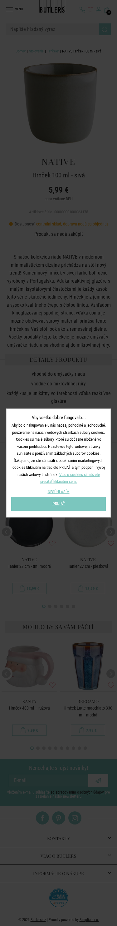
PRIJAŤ (58, 503)
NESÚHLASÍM (59, 491)
